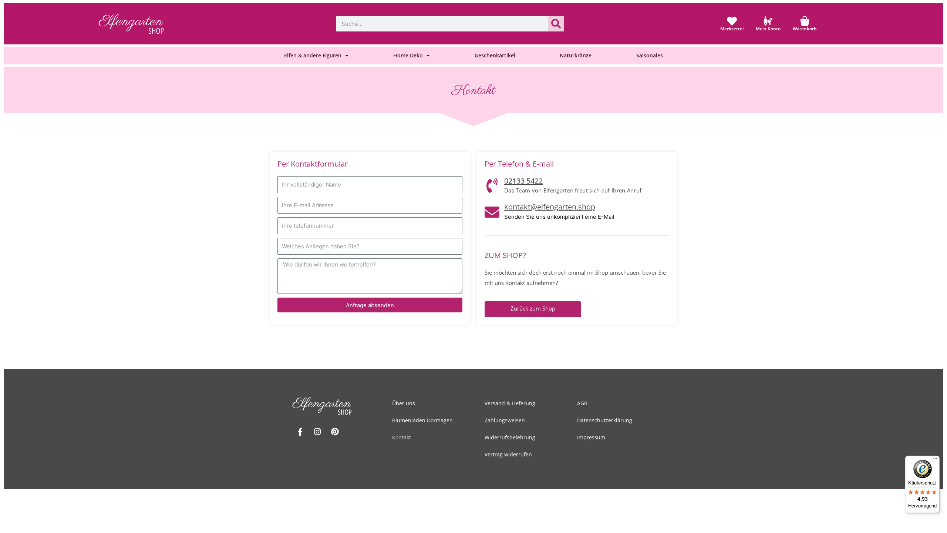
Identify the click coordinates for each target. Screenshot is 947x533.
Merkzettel (732, 29)
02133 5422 (523, 181)
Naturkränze (576, 55)
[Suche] (556, 23)
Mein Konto (768, 29)
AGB (582, 403)
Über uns (403, 403)
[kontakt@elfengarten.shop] (492, 212)
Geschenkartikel (495, 55)
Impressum (591, 437)
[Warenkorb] (805, 21)
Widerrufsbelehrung (510, 437)
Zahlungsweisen (505, 420)
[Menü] (935, 460)
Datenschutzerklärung (604, 420)
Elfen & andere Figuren (312, 55)
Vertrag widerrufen (508, 454)
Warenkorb (804, 29)
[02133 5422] (492, 185)
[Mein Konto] (768, 21)
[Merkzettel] (732, 21)
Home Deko (408, 55)
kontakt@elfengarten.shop (549, 207)
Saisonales (649, 55)
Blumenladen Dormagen (422, 420)
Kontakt (401, 437)
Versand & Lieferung (510, 403)
